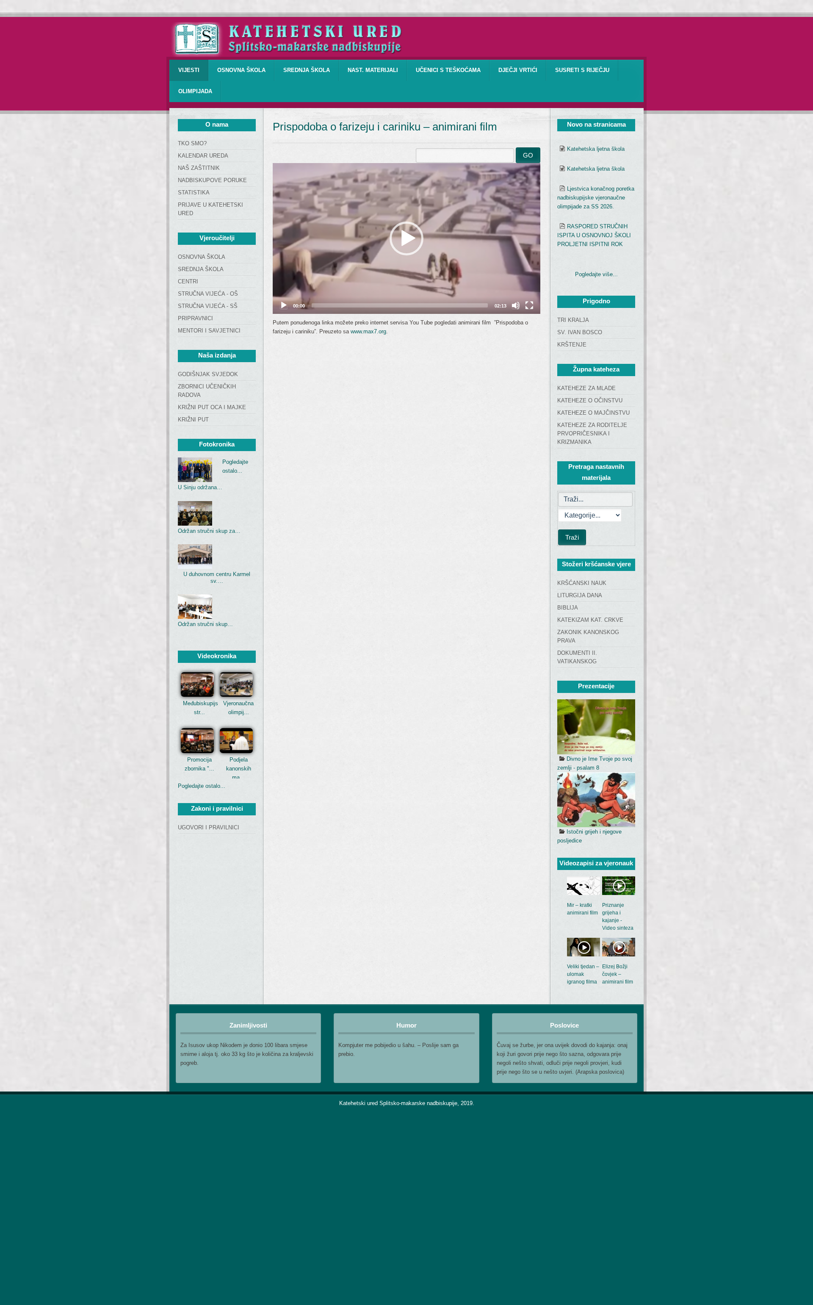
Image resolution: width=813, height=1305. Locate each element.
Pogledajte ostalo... (201, 786)
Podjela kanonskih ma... (238, 768)
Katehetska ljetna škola (596, 149)
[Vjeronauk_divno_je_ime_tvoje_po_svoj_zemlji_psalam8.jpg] (596, 726)
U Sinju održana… (200, 487)
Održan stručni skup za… (209, 531)
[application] (406, 238)
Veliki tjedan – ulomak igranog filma (583, 974)
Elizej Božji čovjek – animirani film (617, 974)
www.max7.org (368, 331)
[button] (406, 238)
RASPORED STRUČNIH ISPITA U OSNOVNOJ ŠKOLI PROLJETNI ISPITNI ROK (594, 235)
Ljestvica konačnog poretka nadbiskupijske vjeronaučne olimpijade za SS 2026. (595, 198)
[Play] (283, 305)
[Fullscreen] (529, 305)
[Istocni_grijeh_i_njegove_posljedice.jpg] (596, 799)
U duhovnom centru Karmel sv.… (216, 577)
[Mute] (516, 305)
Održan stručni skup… (205, 624)
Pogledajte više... (596, 274)
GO (528, 155)
